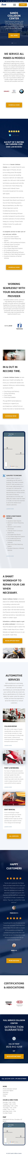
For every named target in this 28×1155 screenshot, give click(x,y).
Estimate (23, 4)
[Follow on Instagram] (1, 1)
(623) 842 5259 (14, 1046)
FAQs (4, 1096)
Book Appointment (12, 640)
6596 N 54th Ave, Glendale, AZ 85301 (19, 1)
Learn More (10, 509)
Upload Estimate (20, 1078)
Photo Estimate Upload (10, 1089)
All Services (14, 836)
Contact (5, 1094)
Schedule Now (14, 105)
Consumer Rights (8, 1090)
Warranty (5, 1092)
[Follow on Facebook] (4, 1)
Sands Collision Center (14, 15)
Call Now (14, 35)
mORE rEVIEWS (14, 960)
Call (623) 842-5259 (8, 1078)
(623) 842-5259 (8, 1)
